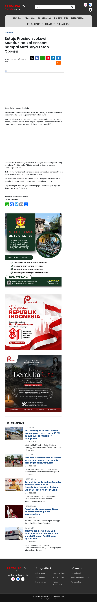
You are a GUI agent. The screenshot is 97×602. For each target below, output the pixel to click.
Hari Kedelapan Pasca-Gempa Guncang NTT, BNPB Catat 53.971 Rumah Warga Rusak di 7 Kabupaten (42, 434)
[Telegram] (58, 58)
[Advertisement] (34, 143)
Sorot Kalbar (44, 18)
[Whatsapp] (42, 58)
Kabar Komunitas (57, 583)
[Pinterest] (48, 58)
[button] (42, 24)
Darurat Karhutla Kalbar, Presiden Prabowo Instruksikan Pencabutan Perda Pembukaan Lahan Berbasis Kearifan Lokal (43, 486)
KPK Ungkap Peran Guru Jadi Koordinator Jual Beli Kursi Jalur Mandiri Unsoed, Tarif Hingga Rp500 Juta (42, 535)
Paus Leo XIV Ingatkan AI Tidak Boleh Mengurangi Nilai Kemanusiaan (41, 512)
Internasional (77, 18)
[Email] (58, 63)
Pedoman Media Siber (80, 577)
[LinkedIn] (53, 58)
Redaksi (48, 24)
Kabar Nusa (29, 18)
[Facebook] (37, 58)
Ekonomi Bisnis (61, 18)
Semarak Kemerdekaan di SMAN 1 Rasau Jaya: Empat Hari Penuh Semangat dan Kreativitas (43, 460)
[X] (32, 58)
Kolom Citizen (33, 24)
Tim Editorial (76, 573)
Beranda (17, 18)
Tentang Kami (63, 24)
